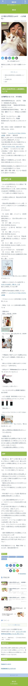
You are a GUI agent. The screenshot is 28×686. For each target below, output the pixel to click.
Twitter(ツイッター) (6, 664)
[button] (25, 346)
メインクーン (12, 556)
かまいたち (5, 556)
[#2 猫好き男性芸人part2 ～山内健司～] (9, 58)
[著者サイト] (10, 570)
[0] (10, 565)
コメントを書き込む (14, 625)
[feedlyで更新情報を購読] (14, 570)
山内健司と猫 (8, 79)
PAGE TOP (14, 675)
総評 (6, 81)
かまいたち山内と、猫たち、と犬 (10, 284)
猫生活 (14, 2)
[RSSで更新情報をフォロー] (17, 570)
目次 (12, 72)
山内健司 (5, 558)
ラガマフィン (20, 556)
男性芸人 (5, 553)
